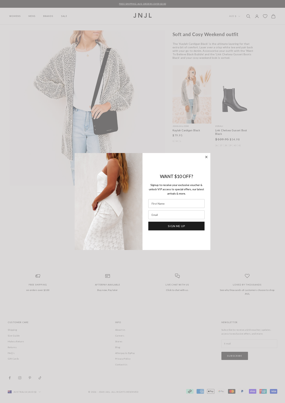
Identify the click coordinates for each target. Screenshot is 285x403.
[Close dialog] (206, 157)
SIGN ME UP (176, 226)
